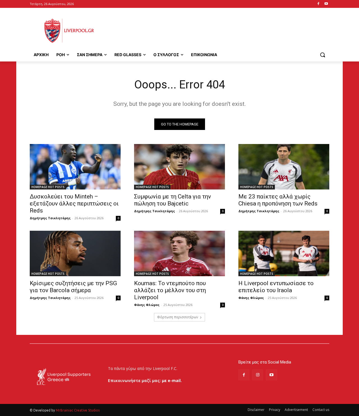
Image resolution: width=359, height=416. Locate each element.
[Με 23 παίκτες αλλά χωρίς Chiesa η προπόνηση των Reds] (283, 166)
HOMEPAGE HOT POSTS (48, 187)
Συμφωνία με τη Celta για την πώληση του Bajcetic (172, 200)
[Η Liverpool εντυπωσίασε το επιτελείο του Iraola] (283, 253)
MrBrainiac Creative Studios (78, 410)
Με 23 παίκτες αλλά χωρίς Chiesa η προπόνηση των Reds (277, 200)
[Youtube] (326, 4)
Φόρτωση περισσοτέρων (177, 317)
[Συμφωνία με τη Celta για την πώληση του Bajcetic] (179, 166)
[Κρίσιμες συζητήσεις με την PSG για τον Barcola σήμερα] (75, 253)
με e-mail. (172, 380)
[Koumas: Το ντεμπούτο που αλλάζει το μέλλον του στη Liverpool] (179, 253)
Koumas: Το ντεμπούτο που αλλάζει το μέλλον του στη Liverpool (170, 290)
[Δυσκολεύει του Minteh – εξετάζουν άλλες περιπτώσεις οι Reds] (75, 166)
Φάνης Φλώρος (147, 305)
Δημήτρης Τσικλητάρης (50, 218)
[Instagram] (257, 374)
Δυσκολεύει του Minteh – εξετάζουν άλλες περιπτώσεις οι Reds (74, 203)
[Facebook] (318, 4)
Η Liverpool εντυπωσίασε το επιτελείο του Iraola (276, 287)
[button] (322, 54)
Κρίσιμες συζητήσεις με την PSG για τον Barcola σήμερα (73, 287)
